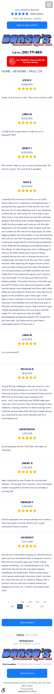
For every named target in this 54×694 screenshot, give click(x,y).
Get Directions (27, 673)
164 (41, 606)
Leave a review (27, 622)
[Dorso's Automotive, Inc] (27, 40)
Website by (27, 691)
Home (6, 71)
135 (30, 602)
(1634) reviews (36, 13)
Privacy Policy (27, 689)
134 (22, 602)
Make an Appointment (27, 25)
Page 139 (35, 71)
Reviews (19, 71)
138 (12, 606)
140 (27, 606)
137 (45, 602)
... (15, 602)
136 (37, 602)
